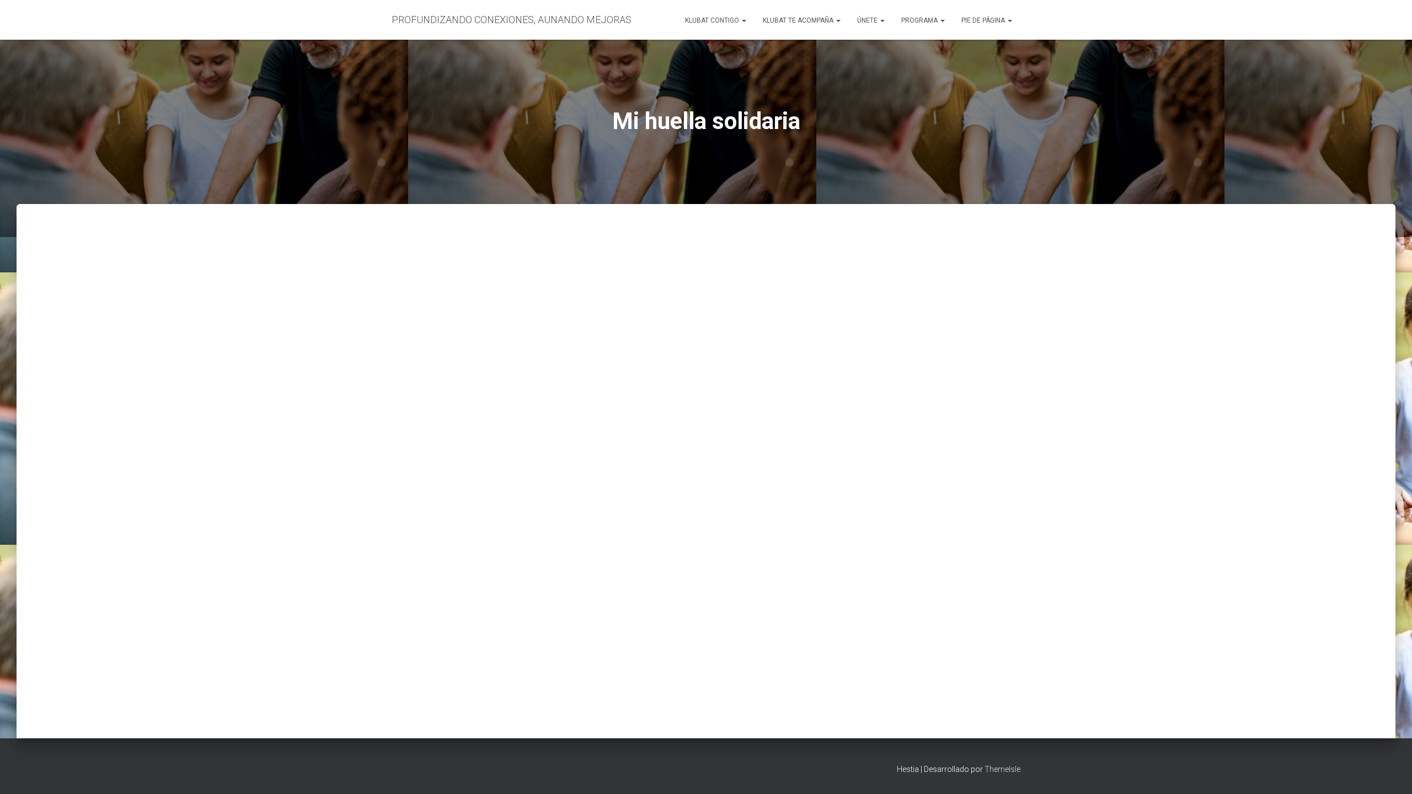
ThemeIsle (1002, 769)
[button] (743, 20)
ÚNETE (868, 20)
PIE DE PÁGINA (984, 20)
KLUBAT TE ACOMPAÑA (799, 20)
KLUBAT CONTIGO (713, 20)
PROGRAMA (920, 20)
